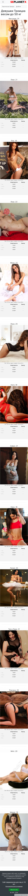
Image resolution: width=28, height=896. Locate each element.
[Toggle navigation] (3, 2)
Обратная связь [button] (14, 889)
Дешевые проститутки (21, 895)
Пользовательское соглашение (14, 886)
